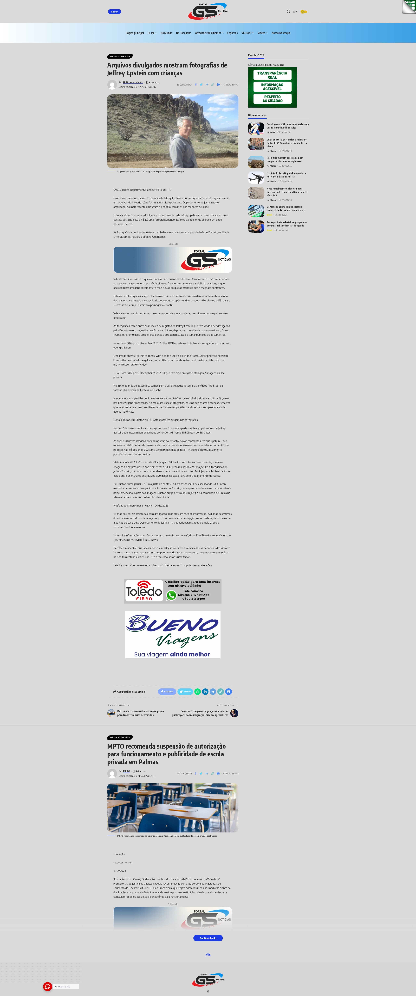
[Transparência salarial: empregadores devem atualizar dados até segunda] (256, 226)
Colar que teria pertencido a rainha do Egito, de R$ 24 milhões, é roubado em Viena (287, 143)
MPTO (126, 771)
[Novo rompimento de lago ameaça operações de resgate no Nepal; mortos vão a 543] (256, 193)
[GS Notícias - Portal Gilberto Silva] (208, 11)
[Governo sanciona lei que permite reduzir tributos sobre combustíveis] (256, 211)
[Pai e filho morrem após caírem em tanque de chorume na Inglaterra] (256, 162)
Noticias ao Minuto (133, 82)
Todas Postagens (120, 56)
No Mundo (271, 151)
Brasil (269, 215)
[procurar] (288, 11)
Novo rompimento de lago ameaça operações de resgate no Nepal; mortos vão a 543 (287, 192)
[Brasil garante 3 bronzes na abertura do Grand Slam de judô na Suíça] (256, 128)
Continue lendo (208, 938)
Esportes (271, 132)
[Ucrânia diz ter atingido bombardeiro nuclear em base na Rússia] (256, 177)
